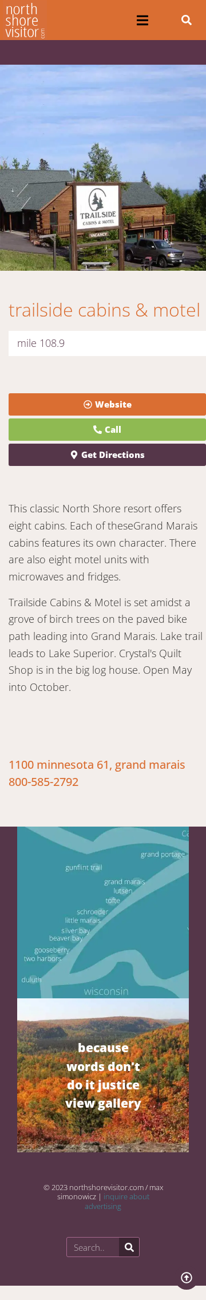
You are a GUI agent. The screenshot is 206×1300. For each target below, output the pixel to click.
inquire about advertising (117, 1201)
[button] (142, 20)
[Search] (129, 1247)
